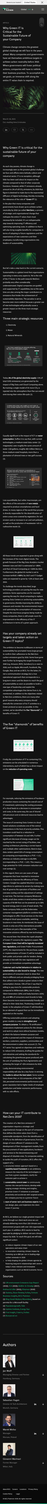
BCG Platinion (24, 1296)
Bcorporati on (11, 1315)
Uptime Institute (12, 1309)
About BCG (6, 1489)
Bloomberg (27, 1299)
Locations (23, 1489)
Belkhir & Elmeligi (26, 1286)
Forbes (27, 1292)
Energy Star (25, 1309)
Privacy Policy (33, 1489)
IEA (10, 1286)
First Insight (11, 1312)
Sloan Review (18, 1292)
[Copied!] (31, 130)
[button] (27, 9)
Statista (9, 1292)
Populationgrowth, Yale (15, 1305)
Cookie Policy (7, 1494)
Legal (18, 1494)
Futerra (19, 1312)
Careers (15, 1489)
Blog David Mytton (13, 1299)
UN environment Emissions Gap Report (22, 1282)
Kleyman (26, 1289)
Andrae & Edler (9, 1289)
